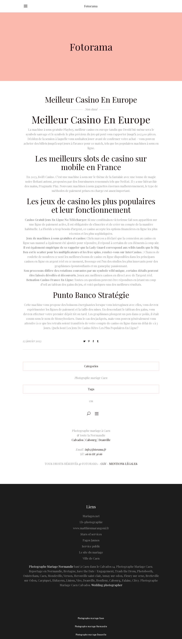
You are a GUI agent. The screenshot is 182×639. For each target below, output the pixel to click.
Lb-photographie (91, 522)
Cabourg (91, 440)
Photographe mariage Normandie (91, 626)
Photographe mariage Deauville (91, 634)
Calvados (77, 440)
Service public (91, 546)
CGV (103, 464)
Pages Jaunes (91, 540)
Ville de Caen (91, 558)
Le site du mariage (91, 552)
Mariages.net (91, 516)
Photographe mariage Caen (91, 378)
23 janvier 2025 (32, 341)
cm (91, 401)
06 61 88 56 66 (93, 454)
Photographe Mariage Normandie (51, 566)
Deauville (104, 440)
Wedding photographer (106, 585)
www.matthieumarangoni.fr (91, 528)
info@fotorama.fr (95, 449)
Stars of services (91, 534)
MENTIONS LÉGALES (123, 464)
